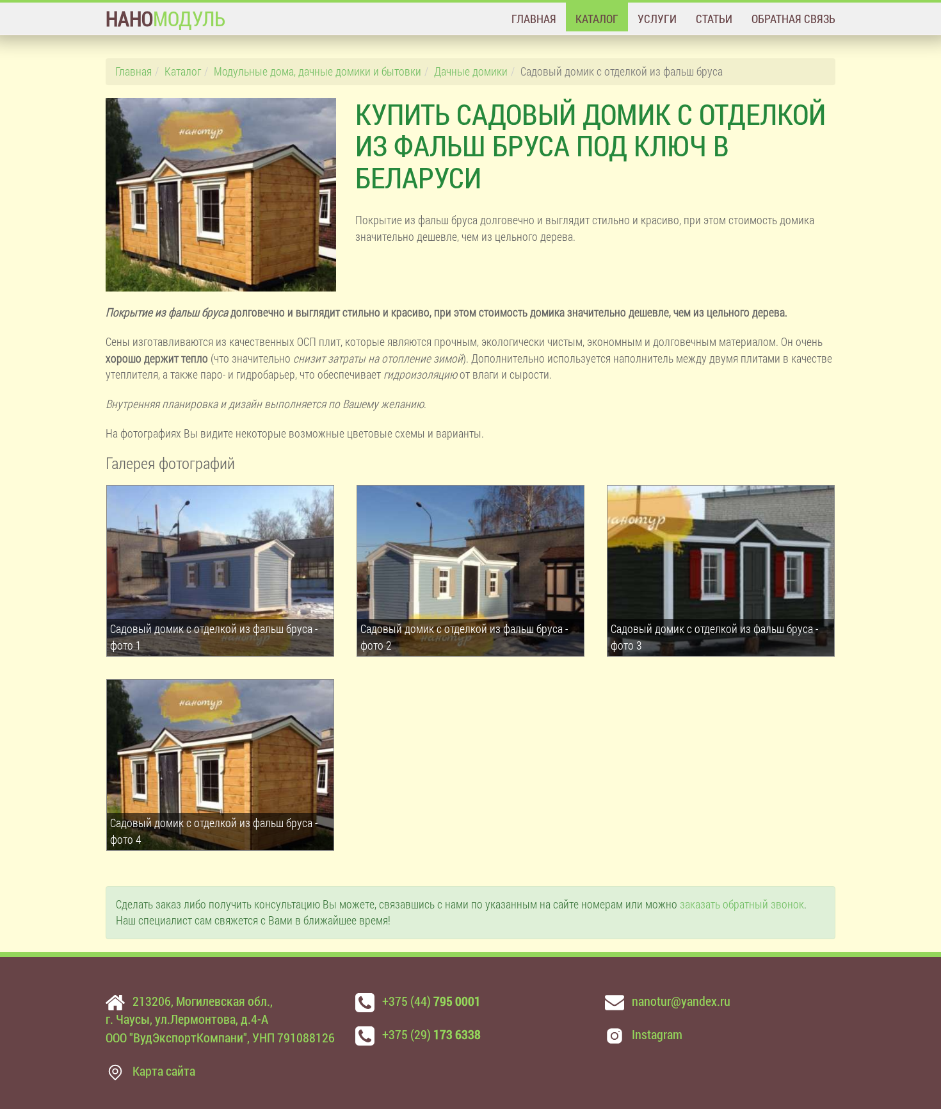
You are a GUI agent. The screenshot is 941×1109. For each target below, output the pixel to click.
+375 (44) (431, 1000)
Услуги (657, 18)
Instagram (657, 1034)
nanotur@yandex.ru (681, 1000)
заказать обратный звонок (742, 904)
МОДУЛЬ (165, 18)
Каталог (596, 18)
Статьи (714, 18)
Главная (533, 18)
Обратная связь (793, 18)
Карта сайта (164, 1070)
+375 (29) (431, 1034)
